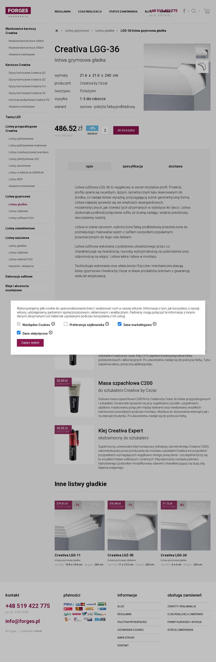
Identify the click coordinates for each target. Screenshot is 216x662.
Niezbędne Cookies (39, 325)
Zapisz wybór (30, 343)
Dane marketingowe (140, 325)
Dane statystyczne (38, 334)
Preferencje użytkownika (89, 325)
